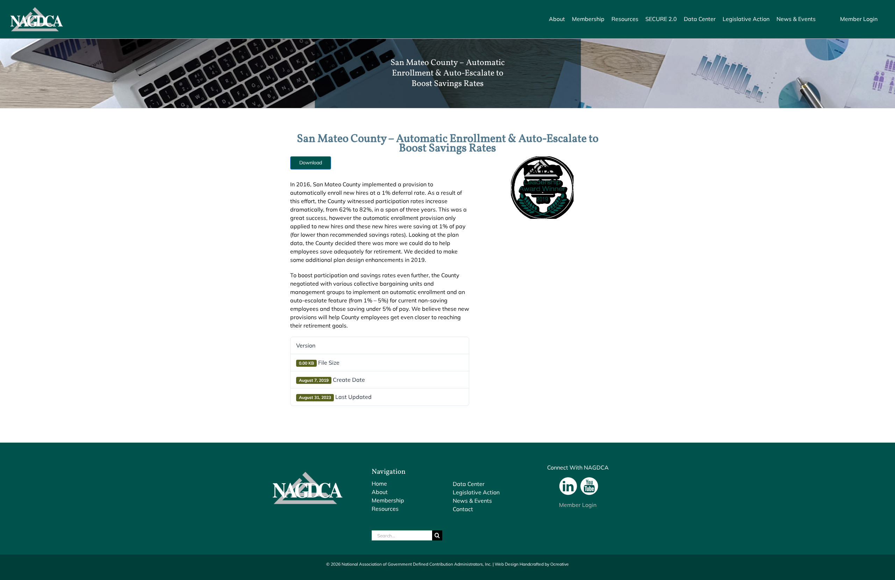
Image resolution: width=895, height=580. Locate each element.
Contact (463, 509)
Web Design (506, 564)
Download (310, 162)
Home (379, 483)
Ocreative (559, 564)
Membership (388, 500)
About (380, 491)
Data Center (469, 483)
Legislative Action (476, 492)
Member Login (577, 504)
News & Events (472, 500)
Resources (385, 508)
